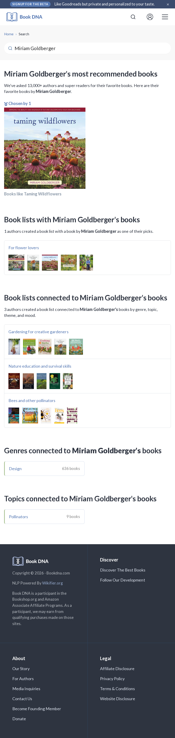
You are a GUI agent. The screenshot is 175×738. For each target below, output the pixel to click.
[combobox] (133, 17)
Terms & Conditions (117, 688)
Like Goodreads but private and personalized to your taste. (104, 4)
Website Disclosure (117, 698)
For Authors (23, 678)
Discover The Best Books (122, 569)
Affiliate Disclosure (117, 668)
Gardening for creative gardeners (38, 331)
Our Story (21, 668)
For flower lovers (23, 247)
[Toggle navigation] (165, 17)
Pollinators (18, 516)
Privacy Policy (112, 678)
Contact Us (22, 698)
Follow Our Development (122, 579)
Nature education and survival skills (39, 366)
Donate (19, 718)
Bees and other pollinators (31, 400)
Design (15, 468)
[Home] (27, 17)
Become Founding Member (36, 708)
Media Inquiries (26, 688)
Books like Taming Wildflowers (33, 193)
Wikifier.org (52, 583)
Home (8, 34)
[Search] (133, 17)
